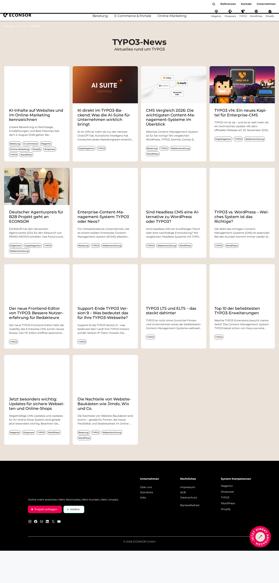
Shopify (37, 149)
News (23, 26)
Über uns (146, 487)
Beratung (15, 143)
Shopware (49, 149)
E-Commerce (31, 143)
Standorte (146, 492)
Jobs (143, 497)
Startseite (9, 26)
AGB (183, 492)
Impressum (187, 487)
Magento (46, 143)
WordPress (26, 154)
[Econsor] (17, 14)
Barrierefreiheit (190, 505)
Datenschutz (188, 497)
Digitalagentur (86, 148)
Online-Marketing (19, 149)
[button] (213, 4)
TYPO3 (13, 154)
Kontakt (246, 3)
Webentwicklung (180, 148)
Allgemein (15, 245)
